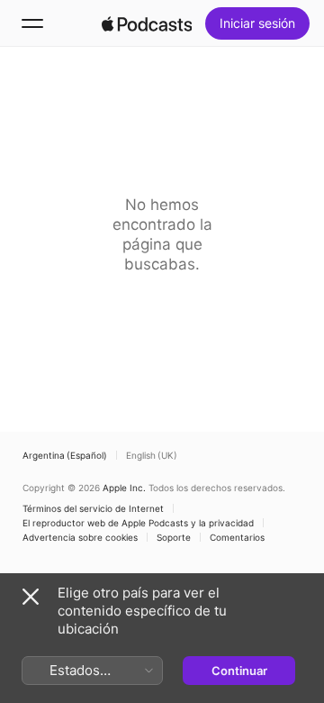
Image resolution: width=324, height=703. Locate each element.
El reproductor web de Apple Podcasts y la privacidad (138, 522)
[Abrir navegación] (32, 23)
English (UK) (151, 455)
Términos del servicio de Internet (93, 508)
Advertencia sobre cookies (80, 537)
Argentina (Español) (64, 455)
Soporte (174, 537)
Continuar (239, 670)
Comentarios (237, 537)
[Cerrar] (30, 597)
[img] (146, 23)
